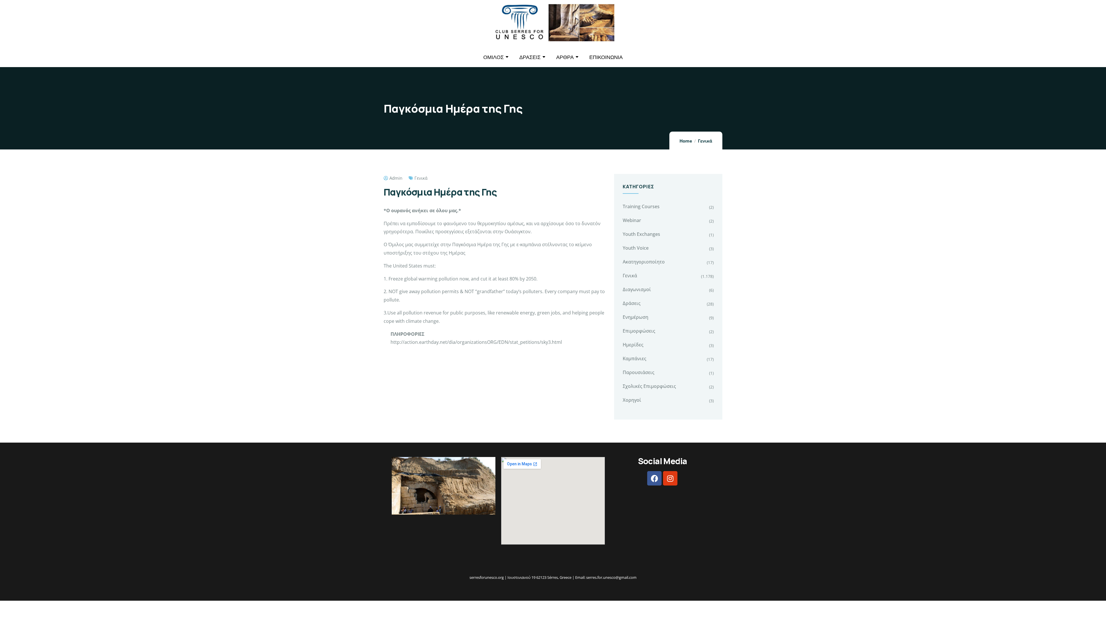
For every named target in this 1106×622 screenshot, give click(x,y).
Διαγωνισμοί (637, 289)
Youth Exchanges (641, 234)
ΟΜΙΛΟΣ (493, 57)
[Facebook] (654, 478)
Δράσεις (632, 303)
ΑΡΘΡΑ (565, 57)
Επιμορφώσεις (639, 331)
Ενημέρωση (635, 317)
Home (685, 141)
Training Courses (641, 206)
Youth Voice (636, 248)
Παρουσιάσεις (638, 372)
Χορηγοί (632, 400)
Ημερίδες (633, 345)
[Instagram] (670, 478)
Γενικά (705, 141)
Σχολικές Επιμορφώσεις (649, 386)
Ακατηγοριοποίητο (644, 262)
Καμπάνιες (634, 358)
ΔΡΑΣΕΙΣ (530, 57)
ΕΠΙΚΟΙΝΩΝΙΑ (606, 57)
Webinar (632, 220)
